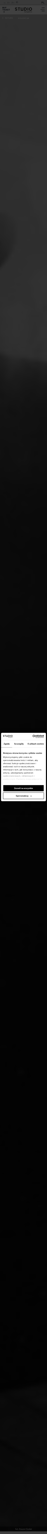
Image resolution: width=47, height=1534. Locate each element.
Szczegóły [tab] (19, 744)
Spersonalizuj (22, 796)
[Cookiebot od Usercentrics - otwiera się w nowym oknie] (33, 736)
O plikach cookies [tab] (36, 744)
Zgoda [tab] (7, 744)
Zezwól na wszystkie (23, 788)
